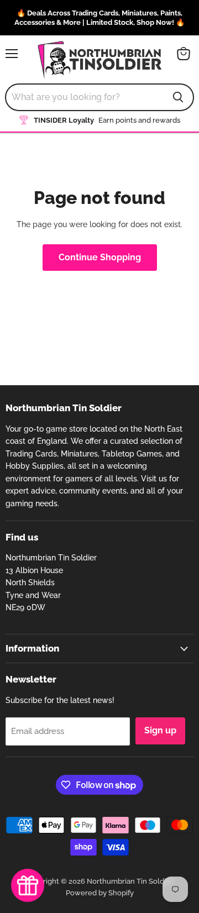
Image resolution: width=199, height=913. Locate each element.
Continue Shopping (100, 257)
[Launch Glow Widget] (27, 885)
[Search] (178, 97)
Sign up (160, 730)
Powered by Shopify (100, 893)
